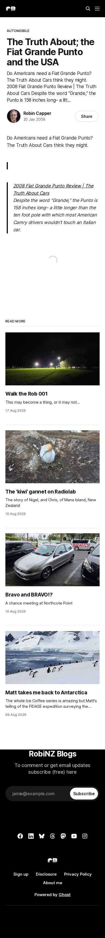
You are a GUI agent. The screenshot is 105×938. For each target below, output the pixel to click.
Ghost (65, 894)
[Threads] (52, 836)
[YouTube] (74, 836)
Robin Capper (37, 113)
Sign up (20, 874)
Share (87, 116)
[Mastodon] (63, 836)
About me (52, 882)
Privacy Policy (78, 874)
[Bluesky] (41, 836)
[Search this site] (88, 8)
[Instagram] (85, 836)
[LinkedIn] (31, 836)
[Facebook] (20, 836)
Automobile (18, 31)
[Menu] (97, 8)
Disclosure (46, 874)
